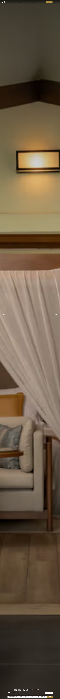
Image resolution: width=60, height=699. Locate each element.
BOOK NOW (50, 696)
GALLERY (49, 692)
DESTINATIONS (9, 2)
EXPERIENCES (19, 2)
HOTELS (14, 2)
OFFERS (23, 2)
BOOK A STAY (49, 2)
